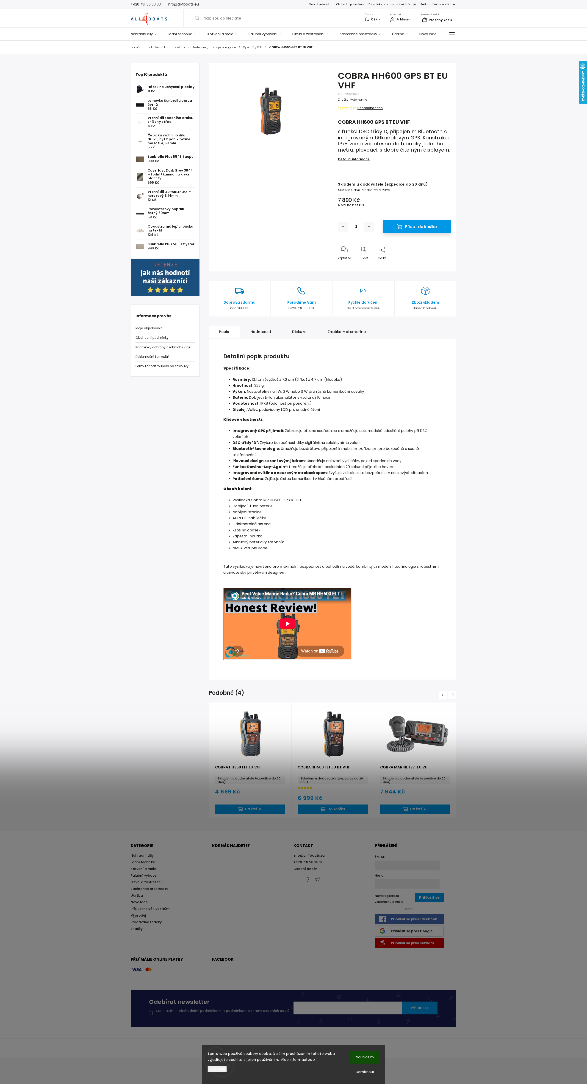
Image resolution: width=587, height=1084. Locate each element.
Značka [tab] (347, 331)
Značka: (352, 100)
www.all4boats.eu (317, 879)
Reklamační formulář (435, 4)
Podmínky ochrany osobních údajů (392, 4)
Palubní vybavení (145, 875)
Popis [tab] (224, 331)
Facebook (307, 879)
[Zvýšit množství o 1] (369, 227)
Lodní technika (143, 862)
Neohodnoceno (370, 108)
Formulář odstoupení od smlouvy (162, 366)
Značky (137, 928)
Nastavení (217, 1069)
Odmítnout (364, 1071)
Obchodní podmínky (350, 4)
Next (453, 695)
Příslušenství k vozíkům (150, 908)
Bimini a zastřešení (146, 882)
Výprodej (138, 915)
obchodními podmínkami (200, 1010)
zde (311, 1059)
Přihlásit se (420, 1007)
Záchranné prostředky (149, 888)
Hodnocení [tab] (260, 331)
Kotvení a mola (143, 869)
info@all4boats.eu (309, 855)
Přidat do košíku (421, 226)
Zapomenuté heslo (389, 902)
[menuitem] (146, 34)
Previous (443, 695)
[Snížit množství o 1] (343, 227)
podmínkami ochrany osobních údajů (257, 1010)
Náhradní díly (142, 855)
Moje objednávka (320, 4)
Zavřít (443, 266)
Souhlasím (365, 1057)
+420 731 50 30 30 (308, 862)
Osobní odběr (305, 869)
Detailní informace (354, 159)
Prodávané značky (146, 922)
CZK (374, 19)
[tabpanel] (250, 760)
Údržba (137, 895)
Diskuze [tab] (299, 331)
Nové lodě (139, 902)
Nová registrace (387, 896)
